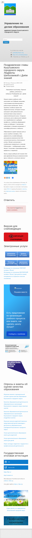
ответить (24, 189)
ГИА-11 (11, 481)
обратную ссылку (10, 191)
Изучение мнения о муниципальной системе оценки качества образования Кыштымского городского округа (15, 396)
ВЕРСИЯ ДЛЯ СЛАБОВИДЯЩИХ (16, 237)
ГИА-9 (6, 481)
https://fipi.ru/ (7, 472)
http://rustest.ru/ (8, 475)
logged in (18, 208)
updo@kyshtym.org (18, 52)
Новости (24, 184)
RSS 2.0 (9, 189)
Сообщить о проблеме (17, 334)
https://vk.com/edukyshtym (20, 54)
